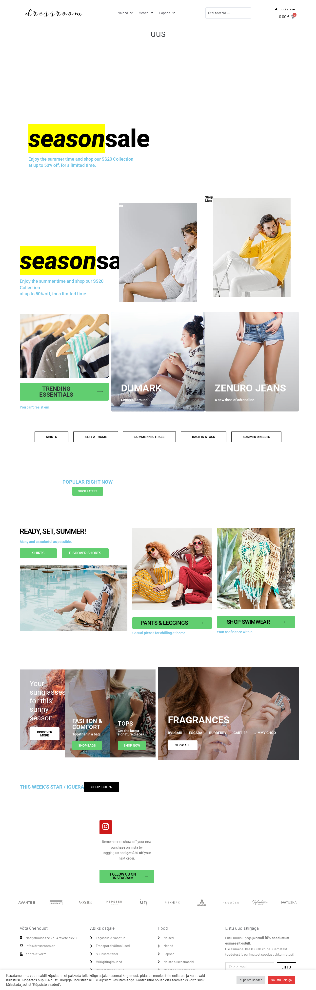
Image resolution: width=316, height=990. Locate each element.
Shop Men (209, 199)
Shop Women (117, 204)
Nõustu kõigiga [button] (281, 980)
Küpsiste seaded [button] (250, 980)
